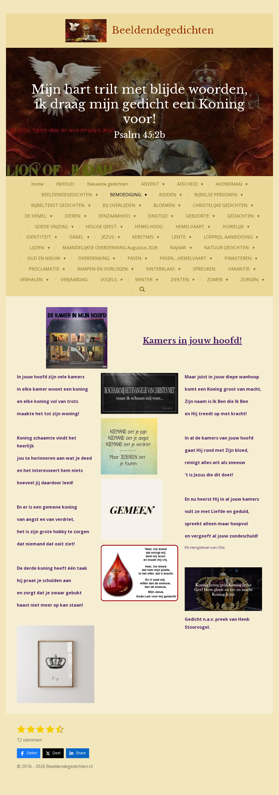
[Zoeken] (142, 289)
